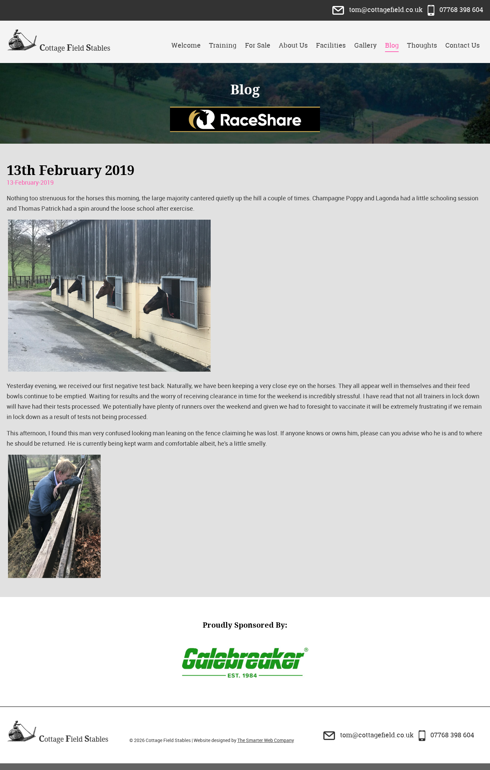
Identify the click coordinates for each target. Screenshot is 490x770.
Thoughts (422, 45)
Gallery (365, 45)
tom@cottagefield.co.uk (385, 9)
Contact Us (462, 45)
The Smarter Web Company (265, 740)
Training (222, 45)
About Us (293, 45)
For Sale (257, 45)
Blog (392, 45)
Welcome (186, 45)
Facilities (331, 45)
